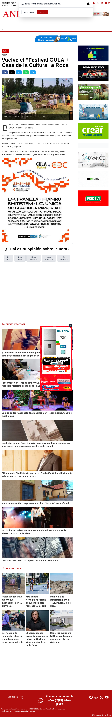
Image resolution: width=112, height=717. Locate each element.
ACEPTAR (42, 12)
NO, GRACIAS (29, 12)
